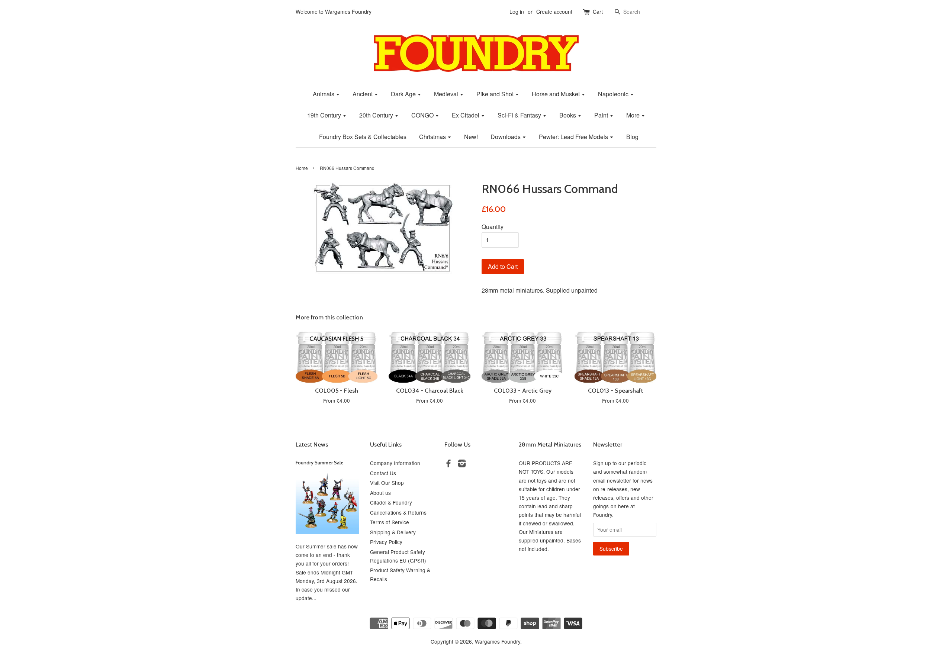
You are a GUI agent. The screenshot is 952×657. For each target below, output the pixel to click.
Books (568, 115)
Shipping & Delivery (393, 532)
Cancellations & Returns (398, 512)
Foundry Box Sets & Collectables (362, 136)
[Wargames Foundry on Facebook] (448, 464)
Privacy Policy (386, 541)
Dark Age (404, 94)
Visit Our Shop (387, 482)
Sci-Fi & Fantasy (520, 115)
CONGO (423, 115)
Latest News (312, 444)
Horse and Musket (556, 94)
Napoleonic (614, 94)
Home (302, 168)
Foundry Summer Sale (320, 463)
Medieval (447, 94)
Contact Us (383, 473)
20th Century (377, 115)
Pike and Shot (495, 94)
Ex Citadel (466, 115)
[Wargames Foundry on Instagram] (462, 464)
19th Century (324, 115)
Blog (632, 136)
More (633, 115)
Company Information (395, 463)
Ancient (363, 94)
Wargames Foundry (497, 641)
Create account (554, 11)
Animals (324, 94)
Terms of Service (389, 522)
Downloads (506, 136)
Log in (516, 11)
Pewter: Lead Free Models (574, 136)
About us (380, 492)
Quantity (493, 226)
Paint (602, 115)
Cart (598, 11)
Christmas (433, 136)
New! (471, 136)
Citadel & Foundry (391, 502)
